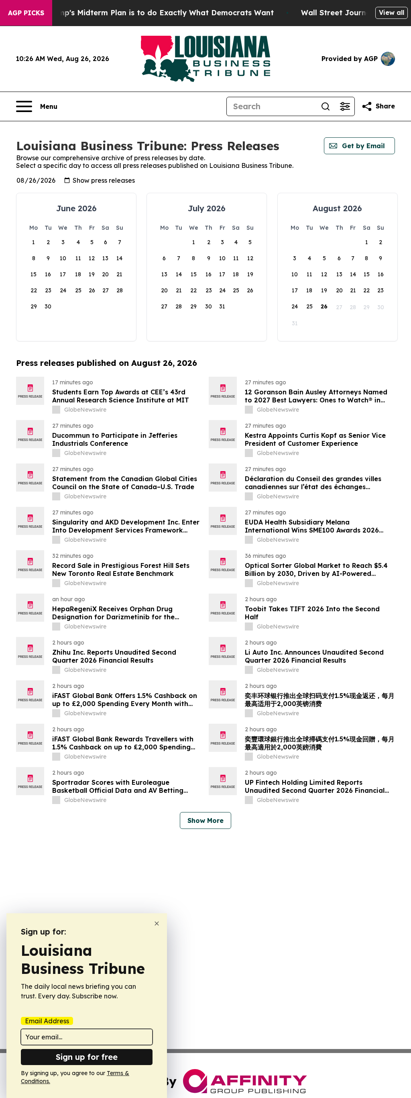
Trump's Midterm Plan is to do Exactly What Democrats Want (160, 12)
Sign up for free (87, 1057)
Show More (205, 820)
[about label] (56, 410)
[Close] (157, 923)
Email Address (47, 1021)
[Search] (325, 106)
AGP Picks (26, 13)
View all (391, 12)
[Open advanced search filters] (344, 106)
